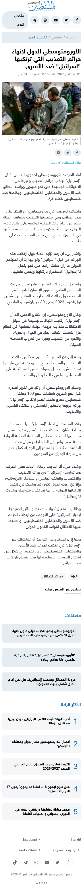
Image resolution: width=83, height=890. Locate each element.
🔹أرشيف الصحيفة (67, 850)
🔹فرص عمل (32, 839)
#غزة (74, 576)
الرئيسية (71, 37)
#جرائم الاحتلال (52, 576)
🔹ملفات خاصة (30, 850)
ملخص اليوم (19, 20)
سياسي (56, 37)
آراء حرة (76, 839)
